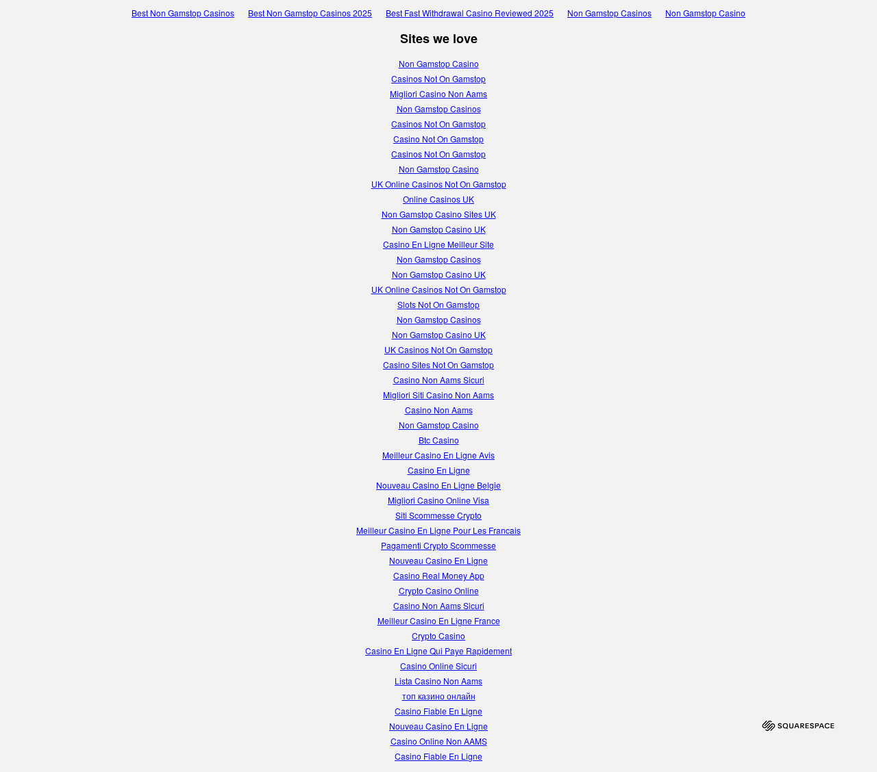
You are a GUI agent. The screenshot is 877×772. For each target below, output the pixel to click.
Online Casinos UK (438, 199)
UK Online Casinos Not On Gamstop (438, 184)
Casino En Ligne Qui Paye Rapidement (438, 650)
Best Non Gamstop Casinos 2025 (310, 12)
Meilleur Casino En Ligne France (439, 620)
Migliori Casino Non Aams (438, 93)
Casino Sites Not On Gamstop (438, 364)
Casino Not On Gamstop (438, 138)
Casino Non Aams (439, 409)
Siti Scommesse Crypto (438, 515)
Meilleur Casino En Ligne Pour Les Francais (438, 530)
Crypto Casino (438, 635)
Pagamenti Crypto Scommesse (438, 545)
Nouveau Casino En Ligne (438, 560)
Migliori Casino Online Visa (438, 500)
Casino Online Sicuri (438, 665)
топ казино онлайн (438, 696)
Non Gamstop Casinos (609, 12)
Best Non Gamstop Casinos (183, 12)
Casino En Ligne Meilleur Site (438, 244)
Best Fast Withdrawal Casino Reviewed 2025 (470, 12)
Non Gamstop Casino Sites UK (439, 214)
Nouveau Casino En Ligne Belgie (438, 485)
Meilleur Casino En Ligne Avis (438, 455)
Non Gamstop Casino (705, 12)
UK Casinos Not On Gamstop (438, 349)
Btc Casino (439, 440)
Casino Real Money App (438, 575)
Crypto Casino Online (439, 590)
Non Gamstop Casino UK (439, 229)
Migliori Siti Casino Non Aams (438, 394)
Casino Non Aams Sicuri (438, 379)
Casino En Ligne (439, 470)
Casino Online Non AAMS (439, 741)
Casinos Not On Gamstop (438, 78)
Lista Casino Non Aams (438, 680)
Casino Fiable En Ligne (438, 711)
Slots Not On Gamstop (438, 304)
